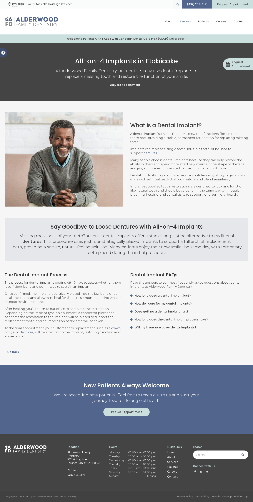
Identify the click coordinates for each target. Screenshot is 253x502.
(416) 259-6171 (76, 475)
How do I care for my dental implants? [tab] (163, 303)
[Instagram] (202, 473)
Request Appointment (232, 4)
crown (115, 328)
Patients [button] (203, 21)
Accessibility (202, 496)
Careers (221, 21)
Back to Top (240, 496)
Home (171, 452)
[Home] (31, 21)
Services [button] (185, 21)
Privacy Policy (185, 496)
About (171, 457)
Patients (172, 466)
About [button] (169, 21)
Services (172, 462)
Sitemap (227, 496)
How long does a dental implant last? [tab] (163, 295)
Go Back (13, 352)
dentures (150, 153)
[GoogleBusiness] (207, 473)
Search (216, 496)
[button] (238, 64)
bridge (9, 332)
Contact (239, 21)
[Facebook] (196, 473)
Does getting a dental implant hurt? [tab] (161, 311)
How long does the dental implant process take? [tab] (171, 319)
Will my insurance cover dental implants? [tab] (165, 327)
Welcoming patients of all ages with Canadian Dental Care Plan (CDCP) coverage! (125, 39)
